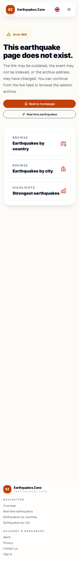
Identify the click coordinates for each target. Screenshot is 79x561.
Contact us (10, 548)
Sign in (7, 554)
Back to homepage (42, 104)
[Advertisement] (39, 249)
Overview (9, 505)
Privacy (8, 542)
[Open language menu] (57, 9)
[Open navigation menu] (69, 9)
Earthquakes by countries (20, 517)
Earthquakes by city (16, 522)
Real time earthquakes (42, 114)
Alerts (7, 537)
